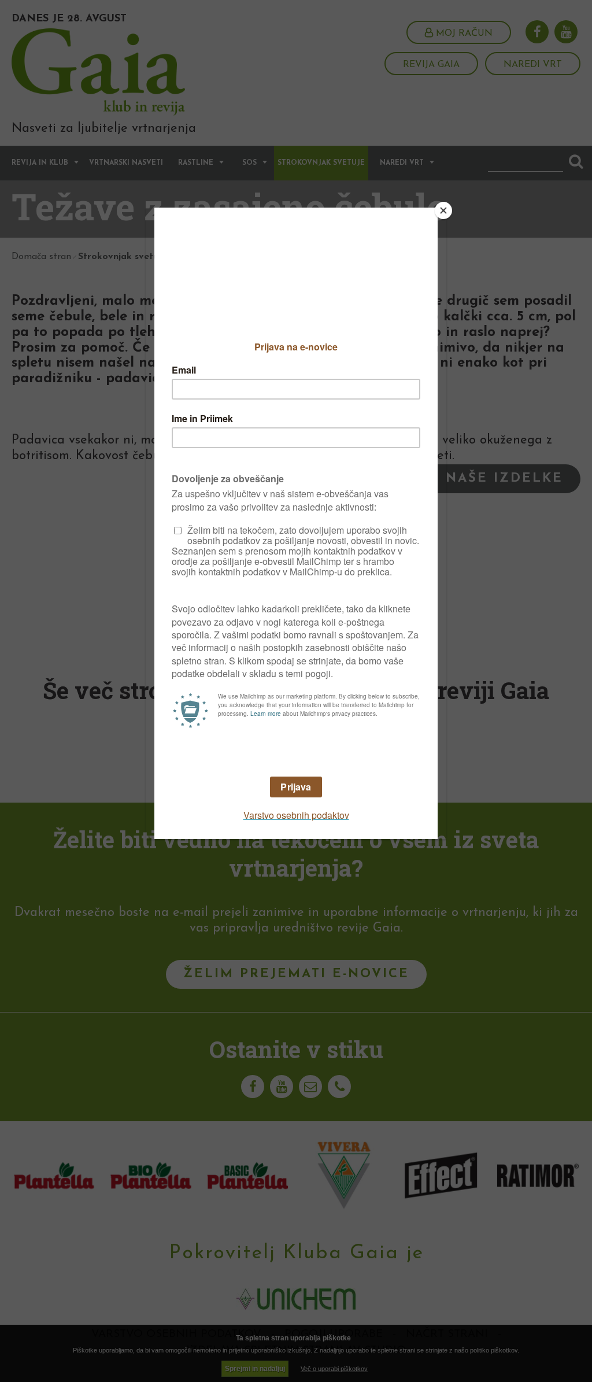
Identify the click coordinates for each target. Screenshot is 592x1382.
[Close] (443, 210)
